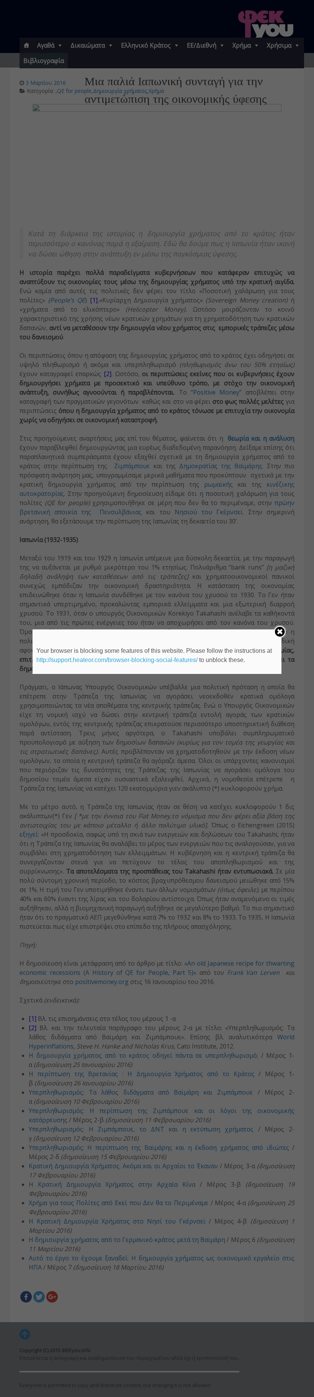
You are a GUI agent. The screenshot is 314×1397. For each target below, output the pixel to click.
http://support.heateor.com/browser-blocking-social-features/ (117, 660)
